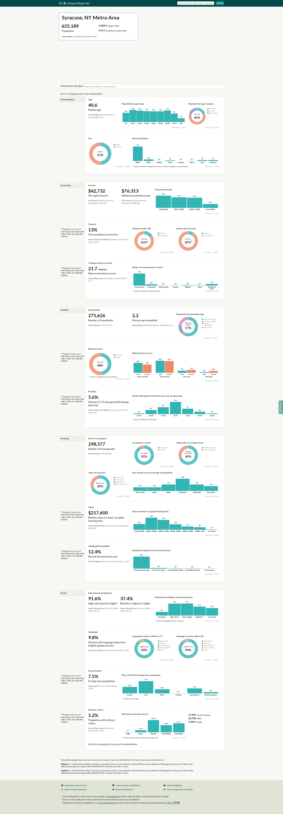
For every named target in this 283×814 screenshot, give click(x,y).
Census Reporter (78, 3)
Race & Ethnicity (140, 138)
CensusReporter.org (107, 802)
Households (94, 310)
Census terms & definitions (128, 785)
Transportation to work (100, 263)
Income (91, 185)
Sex (90, 138)
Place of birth (94, 671)
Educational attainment (100, 593)
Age (90, 99)
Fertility (92, 391)
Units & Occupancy (97, 438)
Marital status (95, 349)
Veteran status (95, 709)
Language (93, 632)
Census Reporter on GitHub (180, 789)
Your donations (113, 796)
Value (91, 507)
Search (220, 3)
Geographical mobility (99, 546)
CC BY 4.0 (169, 802)
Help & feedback (174, 785)
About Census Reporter (76, 789)
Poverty (92, 224)
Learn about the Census (76, 785)
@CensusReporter (124, 789)
